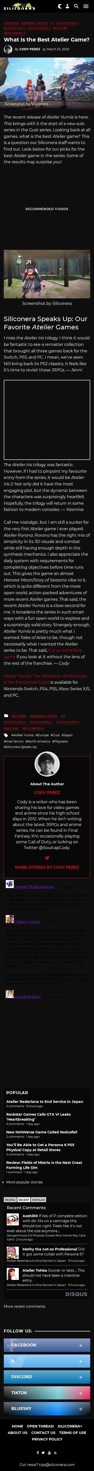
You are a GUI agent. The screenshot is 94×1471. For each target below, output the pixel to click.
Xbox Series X (14, 33)
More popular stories (24, 1182)
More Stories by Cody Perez (47, 867)
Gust (56, 735)
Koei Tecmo (15, 741)
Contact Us (43, 1432)
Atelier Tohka (35, 1270)
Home (17, 1426)
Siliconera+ (70, 1426)
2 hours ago (24, 1239)
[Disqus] (47, 940)
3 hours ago (76, 1260)
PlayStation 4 (15, 28)
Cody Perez (30, 49)
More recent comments (24, 1306)
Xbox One (60, 28)
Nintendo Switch (34, 23)
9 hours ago (76, 1285)
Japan (68, 735)
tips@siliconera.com (57, 1464)
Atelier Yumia (23, 735)
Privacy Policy (47, 1439)
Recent (24, 1200)
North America (39, 741)
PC (52, 23)
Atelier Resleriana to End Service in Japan (44, 1101)
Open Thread (40, 1426)
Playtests (61, 741)
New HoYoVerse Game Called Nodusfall (41, 1132)
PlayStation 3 (67, 23)
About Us (17, 1432)
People (10, 1200)
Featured (11, 23)
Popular (38, 1200)
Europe (43, 735)
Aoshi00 (30, 1216)
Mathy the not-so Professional (50, 1249)
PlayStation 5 (39, 28)
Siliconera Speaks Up (21, 747)
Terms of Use (72, 1432)
